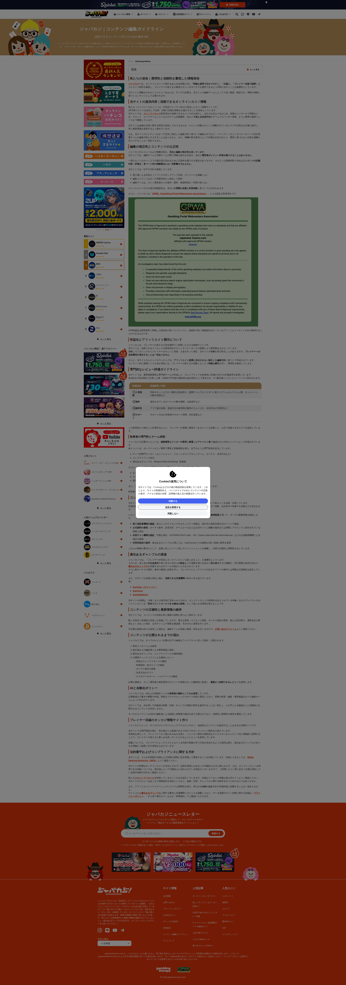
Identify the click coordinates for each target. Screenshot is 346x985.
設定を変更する (173, 507)
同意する (173, 501)
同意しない (173, 513)
